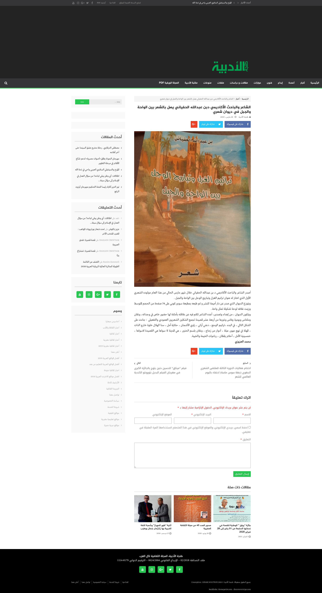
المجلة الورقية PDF (169, 83)
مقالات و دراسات (239, 83)
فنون (269, 83)
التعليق (245, 439)
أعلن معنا (115, 352)
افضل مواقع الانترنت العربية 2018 (105, 376)
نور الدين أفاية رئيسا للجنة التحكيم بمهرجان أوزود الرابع (97, 189)
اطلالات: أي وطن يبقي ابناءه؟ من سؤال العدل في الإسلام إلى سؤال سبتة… (98, 178)
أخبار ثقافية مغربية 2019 (108, 346)
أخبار (302, 83)
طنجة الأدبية (243, 117)
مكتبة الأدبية (191, 83)
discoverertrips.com (242, 589)
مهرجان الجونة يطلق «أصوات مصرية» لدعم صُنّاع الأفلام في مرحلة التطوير (97, 161)
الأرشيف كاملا (113, 382)
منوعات (207, 83)
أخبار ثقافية (114, 333)
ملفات (220, 83)
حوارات (257, 83)
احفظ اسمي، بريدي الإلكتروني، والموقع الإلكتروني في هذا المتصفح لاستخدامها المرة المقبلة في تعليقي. (195, 429)
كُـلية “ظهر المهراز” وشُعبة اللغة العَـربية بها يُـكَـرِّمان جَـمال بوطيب (156, 527)
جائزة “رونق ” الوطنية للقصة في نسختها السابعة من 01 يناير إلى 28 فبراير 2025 (234, 528)
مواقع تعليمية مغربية (110, 419)
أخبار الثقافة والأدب (111, 327)
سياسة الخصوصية (111, 401)
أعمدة (291, 83)
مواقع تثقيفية (113, 413)
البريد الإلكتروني (201, 414)
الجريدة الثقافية (112, 388)
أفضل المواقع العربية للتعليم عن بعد (104, 364)
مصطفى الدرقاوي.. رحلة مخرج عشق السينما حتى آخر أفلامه (97, 150)
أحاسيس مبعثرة (112, 321)
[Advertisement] (161, 35)
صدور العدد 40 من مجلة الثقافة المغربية (195, 527)
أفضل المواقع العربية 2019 (108, 358)
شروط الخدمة (113, 407)
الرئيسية (315, 83)
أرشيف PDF (101, 3)
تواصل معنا (114, 394)
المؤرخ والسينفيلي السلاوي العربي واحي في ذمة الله (212, 3)
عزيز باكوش (114, 229)
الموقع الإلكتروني (162, 414)
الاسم (246, 414)
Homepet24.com (225, 589)
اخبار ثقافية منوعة (111, 370)
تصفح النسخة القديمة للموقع (130, 3)
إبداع (280, 83)
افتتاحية (113, 3)
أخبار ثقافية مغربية (111, 340)
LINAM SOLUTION (210, 582)
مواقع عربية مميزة (111, 425)
